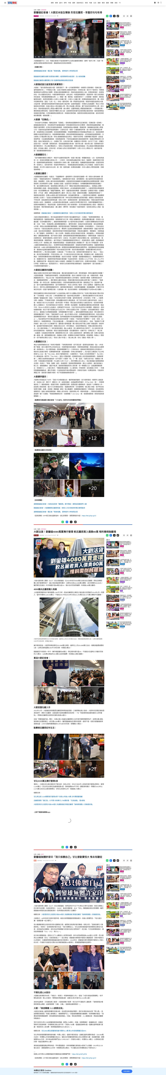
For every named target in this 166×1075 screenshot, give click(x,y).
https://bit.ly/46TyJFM (79, 1054)
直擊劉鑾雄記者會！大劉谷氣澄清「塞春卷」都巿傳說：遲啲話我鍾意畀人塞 (60, 504)
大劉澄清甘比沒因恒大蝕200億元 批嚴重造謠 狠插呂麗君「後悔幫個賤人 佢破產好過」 (64, 804)
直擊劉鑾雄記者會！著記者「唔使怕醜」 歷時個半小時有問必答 (56, 71)
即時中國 (122, 80)
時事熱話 (122, 45)
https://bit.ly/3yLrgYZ (89, 516)
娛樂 (39, 10)
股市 (42, 854)
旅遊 (121, 72)
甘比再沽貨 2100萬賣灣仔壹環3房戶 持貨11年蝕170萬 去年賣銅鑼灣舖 (58, 797)
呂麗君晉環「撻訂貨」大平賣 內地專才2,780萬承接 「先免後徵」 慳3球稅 (59, 800)
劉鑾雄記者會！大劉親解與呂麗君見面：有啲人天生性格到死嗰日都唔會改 (67, 213)
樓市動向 (43, 529)
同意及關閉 (127, 1071)
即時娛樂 (43, 10)
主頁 (35, 10)
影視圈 (121, 27)
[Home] (12, 3)
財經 (39, 854)
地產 (39, 529)
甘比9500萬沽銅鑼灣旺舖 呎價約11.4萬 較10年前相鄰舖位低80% (64, 1031)
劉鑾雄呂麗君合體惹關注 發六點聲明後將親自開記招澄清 (53, 80)
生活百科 (122, 63)
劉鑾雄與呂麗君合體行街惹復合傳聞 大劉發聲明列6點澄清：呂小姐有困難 (59, 76)
